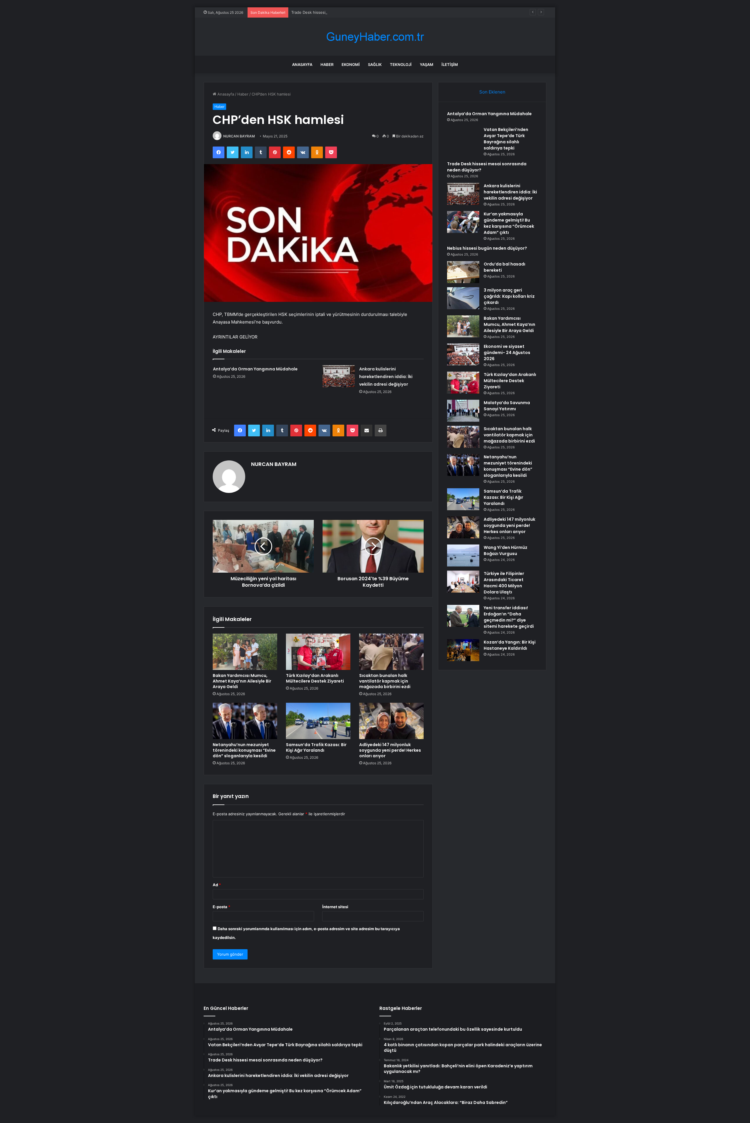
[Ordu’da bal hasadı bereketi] (463, 272)
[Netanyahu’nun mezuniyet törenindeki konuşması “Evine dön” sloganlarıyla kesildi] (245, 721)
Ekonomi (351, 64)
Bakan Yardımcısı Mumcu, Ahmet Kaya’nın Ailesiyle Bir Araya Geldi (242, 681)
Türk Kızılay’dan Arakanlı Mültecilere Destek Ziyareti (315, 678)
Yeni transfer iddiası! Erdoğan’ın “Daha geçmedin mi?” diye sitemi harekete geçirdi (509, 617)
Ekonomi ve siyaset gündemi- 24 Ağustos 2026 (507, 352)
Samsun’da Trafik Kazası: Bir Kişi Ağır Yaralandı (316, 747)
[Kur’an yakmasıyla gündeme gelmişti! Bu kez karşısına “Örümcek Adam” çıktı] (463, 222)
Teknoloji (401, 64)
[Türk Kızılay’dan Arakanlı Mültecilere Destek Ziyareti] (318, 652)
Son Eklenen (492, 92)
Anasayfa (302, 64)
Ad (217, 884)
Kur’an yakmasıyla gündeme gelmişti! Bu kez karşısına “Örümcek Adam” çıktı (509, 223)
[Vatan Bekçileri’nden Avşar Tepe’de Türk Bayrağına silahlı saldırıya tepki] (463, 138)
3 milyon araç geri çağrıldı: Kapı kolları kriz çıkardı (509, 296)
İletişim (450, 64)
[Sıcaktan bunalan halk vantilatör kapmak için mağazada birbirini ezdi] (391, 652)
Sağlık (375, 64)
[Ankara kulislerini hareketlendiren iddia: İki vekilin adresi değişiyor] (339, 376)
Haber (327, 64)
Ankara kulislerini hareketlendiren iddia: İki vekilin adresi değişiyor (385, 376)
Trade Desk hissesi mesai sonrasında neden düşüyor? (340, 12)
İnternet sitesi (335, 906)
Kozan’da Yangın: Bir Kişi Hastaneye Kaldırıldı (510, 645)
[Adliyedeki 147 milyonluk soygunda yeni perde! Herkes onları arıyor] (391, 721)
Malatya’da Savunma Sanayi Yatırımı (507, 406)
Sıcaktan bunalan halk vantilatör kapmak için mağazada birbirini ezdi (384, 681)
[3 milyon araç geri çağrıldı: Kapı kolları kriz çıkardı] (463, 298)
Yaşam (426, 64)
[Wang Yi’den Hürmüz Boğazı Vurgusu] (463, 555)
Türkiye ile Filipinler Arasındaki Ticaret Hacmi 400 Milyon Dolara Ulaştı (504, 583)
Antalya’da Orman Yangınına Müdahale (255, 369)
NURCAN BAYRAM (239, 136)
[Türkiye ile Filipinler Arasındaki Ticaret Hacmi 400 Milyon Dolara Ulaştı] (463, 582)
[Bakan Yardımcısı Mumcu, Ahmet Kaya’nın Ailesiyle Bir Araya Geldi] (245, 652)
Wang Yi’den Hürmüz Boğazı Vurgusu (505, 551)
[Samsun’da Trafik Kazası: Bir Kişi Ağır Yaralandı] (318, 721)
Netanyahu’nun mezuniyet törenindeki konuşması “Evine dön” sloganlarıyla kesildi (244, 750)
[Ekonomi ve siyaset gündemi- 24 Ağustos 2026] (463, 354)
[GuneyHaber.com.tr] (375, 37)
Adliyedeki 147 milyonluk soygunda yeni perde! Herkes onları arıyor (390, 750)
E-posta (221, 906)
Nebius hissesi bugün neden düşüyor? (487, 248)
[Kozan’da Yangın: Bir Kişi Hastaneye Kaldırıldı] (463, 650)
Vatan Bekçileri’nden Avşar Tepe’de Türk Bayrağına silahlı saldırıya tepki (506, 139)
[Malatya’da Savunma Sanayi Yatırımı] (463, 411)
